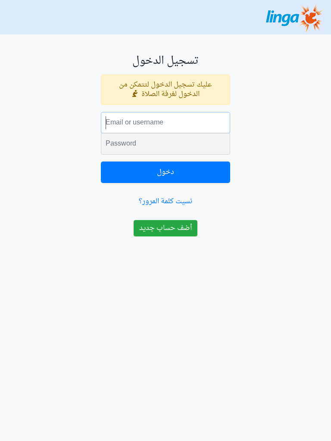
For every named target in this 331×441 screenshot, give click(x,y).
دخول (165, 172)
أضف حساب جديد (165, 228)
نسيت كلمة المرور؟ (165, 201)
